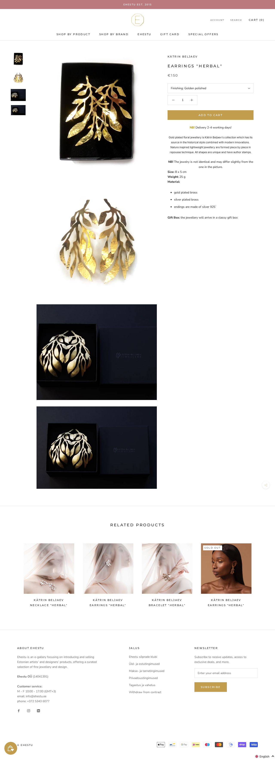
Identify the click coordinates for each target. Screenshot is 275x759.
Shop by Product (73, 34)
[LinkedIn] (38, 710)
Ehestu (144, 34)
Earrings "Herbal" (108, 605)
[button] (265, 756)
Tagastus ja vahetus (142, 685)
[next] (261, 573)
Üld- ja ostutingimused (144, 664)
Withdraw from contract (145, 692)
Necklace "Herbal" (49, 605)
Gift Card (170, 34)
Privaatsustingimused (143, 678)
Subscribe (211, 687)
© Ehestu (25, 745)
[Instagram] (28, 710)
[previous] (13, 573)
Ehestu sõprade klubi (143, 657)
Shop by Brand (113, 34)
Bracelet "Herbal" (167, 605)
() (256, 19)
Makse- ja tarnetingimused (146, 671)
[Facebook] (18, 710)
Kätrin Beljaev (183, 56)
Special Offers (203, 34)
